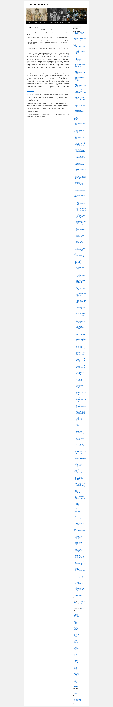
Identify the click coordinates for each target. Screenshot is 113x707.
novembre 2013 (76, 674)
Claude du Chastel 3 (78, 482)
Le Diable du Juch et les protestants (80, 100)
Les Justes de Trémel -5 (79, 346)
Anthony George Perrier (78, 550)
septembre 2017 (76, 620)
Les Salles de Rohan (78, 110)
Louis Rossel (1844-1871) (79, 577)
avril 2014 (75, 668)
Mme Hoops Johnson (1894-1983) (80, 580)
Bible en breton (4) (78, 263)
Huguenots (75, 471)
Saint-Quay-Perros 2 (78, 186)
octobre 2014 (76, 661)
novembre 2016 (76, 631)
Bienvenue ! (29, 22)
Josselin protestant (78, 74)
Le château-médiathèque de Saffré (80, 99)
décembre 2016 (76, 630)
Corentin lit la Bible (79, 281)
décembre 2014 (76, 659)
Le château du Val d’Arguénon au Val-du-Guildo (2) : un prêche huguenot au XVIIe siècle (80, 97)
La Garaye (76, 79)
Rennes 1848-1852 (79, 386)
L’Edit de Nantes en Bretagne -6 (81, 300)
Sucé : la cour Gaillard (78, 113)
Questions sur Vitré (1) (79, 376)
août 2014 (75, 663)
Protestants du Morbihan (78, 595)
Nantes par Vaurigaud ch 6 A (80, 248)
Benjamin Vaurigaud (78, 551)
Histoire (39, 22)
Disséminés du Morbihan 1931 (79, 140)
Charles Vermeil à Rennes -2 (80, 280)
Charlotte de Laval (77, 476)
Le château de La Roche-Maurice (79, 526)
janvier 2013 (76, 686)
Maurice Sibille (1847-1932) (79, 578)
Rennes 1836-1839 (79, 384)
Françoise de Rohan (78, 484)
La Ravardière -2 (77, 503)
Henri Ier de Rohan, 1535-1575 (80, 485)
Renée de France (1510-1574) (79, 512)
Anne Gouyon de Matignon (79, 473)
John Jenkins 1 (77, 569)
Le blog (75, 690)
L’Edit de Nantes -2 (79, 296)
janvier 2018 (76, 615)
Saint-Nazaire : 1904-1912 (79, 184)
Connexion (75, 696)
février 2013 (76, 685)
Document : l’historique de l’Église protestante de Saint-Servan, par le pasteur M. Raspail (80, 143)
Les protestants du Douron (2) (80, 356)
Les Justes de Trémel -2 (79, 342)
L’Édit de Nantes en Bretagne (79, 453)
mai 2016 (75, 639)
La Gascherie (77, 80)
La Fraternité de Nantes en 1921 (80, 157)
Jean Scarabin (77, 568)
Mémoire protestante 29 (78, 542)
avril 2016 (75, 640)
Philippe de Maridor (78, 508)
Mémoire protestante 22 (78, 537)
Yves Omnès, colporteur (78, 594)
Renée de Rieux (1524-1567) (79, 515)
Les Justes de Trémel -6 (79, 347)
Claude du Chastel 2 (78, 480)
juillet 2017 (75, 622)
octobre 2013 (76, 675)
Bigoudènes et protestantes (79, 133)
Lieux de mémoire (63, 22)
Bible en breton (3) (78, 262)
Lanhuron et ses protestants (80, 323)
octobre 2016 (76, 633)
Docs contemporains (77, 131)
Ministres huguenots (78, 120)
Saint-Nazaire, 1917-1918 (79, 185)
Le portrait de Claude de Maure (81, 221)
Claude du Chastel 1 (78, 479)
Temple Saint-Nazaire (78, 66)
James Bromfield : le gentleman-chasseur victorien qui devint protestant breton (80, 564)
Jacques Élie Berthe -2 (79, 129)
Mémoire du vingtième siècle (79, 249)
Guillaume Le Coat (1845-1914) (80, 556)
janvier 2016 (76, 643)
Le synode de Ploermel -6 (80, 237)
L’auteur (69, 22)
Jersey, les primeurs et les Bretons (79, 40)
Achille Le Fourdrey (78, 549)
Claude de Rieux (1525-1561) (79, 478)
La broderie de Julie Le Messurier (80, 156)
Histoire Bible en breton (78, 447)
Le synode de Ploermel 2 (80, 238)
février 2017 (76, 628)
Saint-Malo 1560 (78, 410)
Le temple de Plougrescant (79, 60)
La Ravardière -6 (77, 506)
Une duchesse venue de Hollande (79, 41)
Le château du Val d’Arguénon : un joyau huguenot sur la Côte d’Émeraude (80, 93)
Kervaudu (76, 76)
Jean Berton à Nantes (78, 149)
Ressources (44, 22)
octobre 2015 (76, 647)
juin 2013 (75, 680)
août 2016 (75, 635)
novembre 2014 (76, 660)
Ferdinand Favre (77, 555)
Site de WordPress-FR (77, 700)
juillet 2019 (75, 611)
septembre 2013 (76, 676)
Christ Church (78, 538)
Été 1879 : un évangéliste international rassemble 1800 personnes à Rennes (80, 147)
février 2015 (76, 656)
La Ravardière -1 (77, 502)
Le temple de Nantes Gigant (79, 59)
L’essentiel (35, 22)
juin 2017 (75, 623)
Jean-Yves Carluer (30, 91)
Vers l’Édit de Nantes (79, 432)
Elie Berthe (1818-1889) (79, 126)
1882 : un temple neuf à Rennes (81, 271)
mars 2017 (75, 627)
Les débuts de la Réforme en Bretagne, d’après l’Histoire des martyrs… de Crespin (80, 33)
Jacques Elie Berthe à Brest (80, 130)
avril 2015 (75, 654)
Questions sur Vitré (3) (79, 379)
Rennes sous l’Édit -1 (79, 408)
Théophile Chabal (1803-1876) (79, 587)
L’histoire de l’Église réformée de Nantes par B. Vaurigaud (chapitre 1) (80, 219)
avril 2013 (75, 682)
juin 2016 (75, 637)
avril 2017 (75, 626)
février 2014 (76, 670)
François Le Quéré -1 (79, 283)
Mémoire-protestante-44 (79, 53)
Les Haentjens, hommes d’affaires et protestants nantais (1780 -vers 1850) (80, 574)
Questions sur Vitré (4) (79, 380)
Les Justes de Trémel (78, 465)
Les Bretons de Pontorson (79, 106)
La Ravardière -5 (77, 505)
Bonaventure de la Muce (78, 474)
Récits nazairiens (77, 182)
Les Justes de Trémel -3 (79, 343)
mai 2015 (75, 653)
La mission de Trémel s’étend (80, 315)
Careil (76, 68)
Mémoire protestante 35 (78, 543)
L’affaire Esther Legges (79, 292)
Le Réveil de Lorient (78, 163)
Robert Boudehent (77, 585)
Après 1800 (76, 48)
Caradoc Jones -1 (78, 125)
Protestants (75, 548)
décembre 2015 (76, 644)
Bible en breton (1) (78, 260)
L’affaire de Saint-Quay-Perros (79, 150)
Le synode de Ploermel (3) (80, 236)
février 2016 (76, 642)
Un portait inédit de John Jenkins (80, 588)
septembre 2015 (76, 648)
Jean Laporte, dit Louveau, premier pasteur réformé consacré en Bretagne (80, 496)
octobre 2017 (76, 618)
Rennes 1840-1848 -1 (79, 385)
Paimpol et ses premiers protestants (80, 176)
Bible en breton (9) (78, 264)
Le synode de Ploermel (79, 234)
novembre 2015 (76, 646)
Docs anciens (77, 197)
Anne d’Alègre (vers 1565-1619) (80, 472)
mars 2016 (75, 641)
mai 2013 (75, 681)
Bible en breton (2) (78, 261)
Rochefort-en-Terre (78, 112)
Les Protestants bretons (37, 4)
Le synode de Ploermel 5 (80, 240)
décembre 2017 (76, 616)
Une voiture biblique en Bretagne (80, 195)
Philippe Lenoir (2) (78, 511)
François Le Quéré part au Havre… (79, 255)
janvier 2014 (76, 672)
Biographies (56, 22)
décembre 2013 (76, 673)
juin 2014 (75, 666)
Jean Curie (76, 491)
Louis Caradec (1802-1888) (79, 576)
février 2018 (76, 614)
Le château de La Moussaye (79, 87)
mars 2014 (75, 669)
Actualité (75, 45)
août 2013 (75, 677)
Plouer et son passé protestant (79, 111)
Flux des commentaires (77, 699)
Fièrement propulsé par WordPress (79, 703)
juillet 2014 (75, 664)
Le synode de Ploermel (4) (80, 235)
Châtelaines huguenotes (78, 477)
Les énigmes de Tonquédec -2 (79, 109)
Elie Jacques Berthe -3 (79, 127)
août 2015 (75, 649)
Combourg (76, 71)
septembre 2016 (76, 634)
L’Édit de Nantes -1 (79, 295)
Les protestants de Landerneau (80, 351)
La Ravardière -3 (77, 504)
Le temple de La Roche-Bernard (80, 105)
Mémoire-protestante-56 (78, 546)
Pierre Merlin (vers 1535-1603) (81, 122)
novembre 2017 (76, 617)
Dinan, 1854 (77, 139)
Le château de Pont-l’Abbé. (79, 91)
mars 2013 (75, 683)
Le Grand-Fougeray (78, 101)
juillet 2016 (75, 636)
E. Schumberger (77, 554)
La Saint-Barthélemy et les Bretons (80, 454)
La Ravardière (77, 500)
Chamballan (77, 70)
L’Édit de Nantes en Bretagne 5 (81, 301)
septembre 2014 (76, 662)
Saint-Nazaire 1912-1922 (79, 183)
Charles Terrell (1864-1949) (79, 552)
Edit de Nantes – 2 (79, 282)
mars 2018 (75, 613)
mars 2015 (75, 655)
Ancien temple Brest (78, 50)
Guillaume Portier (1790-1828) (79, 557)
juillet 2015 (75, 650)
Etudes (76, 266)
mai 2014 (75, 667)
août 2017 (75, 621)
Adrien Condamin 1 (78, 132)
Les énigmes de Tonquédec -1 (79, 107)
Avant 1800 (75, 67)
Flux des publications (77, 698)
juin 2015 (75, 652)
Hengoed (77, 284)
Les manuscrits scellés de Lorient (80, 168)
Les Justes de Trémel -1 (78, 166)
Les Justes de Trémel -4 (79, 345)
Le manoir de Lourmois (78, 536)
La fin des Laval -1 (79, 312)
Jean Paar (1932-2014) (78, 567)
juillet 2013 (75, 679)
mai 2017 (75, 624)
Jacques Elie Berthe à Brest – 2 (80, 290)
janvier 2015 (76, 657)
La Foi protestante (76, 525)
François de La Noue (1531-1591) (80, 483)
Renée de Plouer (77, 513)
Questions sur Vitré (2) (79, 378)
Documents (50, 22)
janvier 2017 (76, 629)
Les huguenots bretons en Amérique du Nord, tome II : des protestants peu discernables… (81, 340)
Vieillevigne (77, 117)
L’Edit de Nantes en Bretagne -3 (81, 297)
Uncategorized (76, 693)
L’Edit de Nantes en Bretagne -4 (81, 299)
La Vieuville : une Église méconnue (80, 81)
